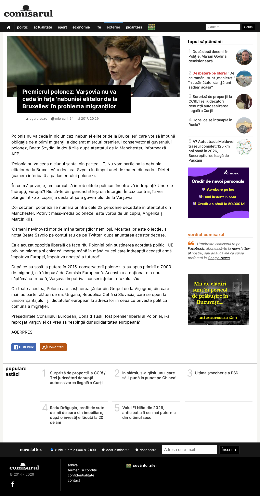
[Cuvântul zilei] (148, 25)
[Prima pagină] (8, 27)
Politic (22, 27)
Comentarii (55, 347)
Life (98, 27)
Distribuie (26, 347)
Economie (81, 27)
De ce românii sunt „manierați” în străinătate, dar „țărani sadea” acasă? (211, 79)
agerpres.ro (38, 118)
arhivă (73, 465)
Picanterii (134, 27)
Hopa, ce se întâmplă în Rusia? (210, 122)
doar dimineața (117, 450)
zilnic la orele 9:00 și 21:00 (75, 450)
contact (74, 480)
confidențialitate (81, 475)
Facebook (196, 248)
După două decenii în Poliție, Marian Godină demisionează (208, 56)
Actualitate (43, 27)
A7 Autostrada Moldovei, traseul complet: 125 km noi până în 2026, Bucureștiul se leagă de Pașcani (211, 150)
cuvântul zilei (144, 465)
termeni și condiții (82, 470)
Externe (113, 27)
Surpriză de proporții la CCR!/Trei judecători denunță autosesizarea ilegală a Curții (210, 103)
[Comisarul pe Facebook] (13, 484)
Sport (62, 27)
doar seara (147, 450)
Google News (219, 258)
